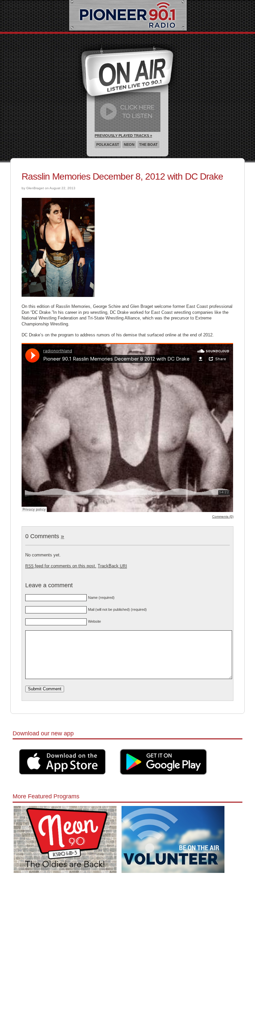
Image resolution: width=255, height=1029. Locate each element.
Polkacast (107, 144)
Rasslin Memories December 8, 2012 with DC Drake (122, 176)
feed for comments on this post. (60, 565)
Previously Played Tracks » (123, 136)
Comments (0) (222, 516)
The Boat (148, 144)
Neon (129, 144)
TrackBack (112, 565)
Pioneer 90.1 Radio (127, 16)
